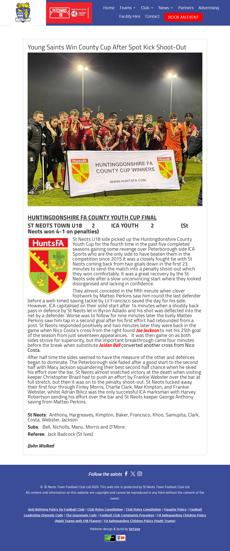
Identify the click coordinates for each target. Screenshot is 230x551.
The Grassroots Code (81, 515)
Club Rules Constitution (105, 509)
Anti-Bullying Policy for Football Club (56, 509)
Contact (152, 17)
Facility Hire (129, 17)
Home (109, 8)
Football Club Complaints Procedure (127, 515)
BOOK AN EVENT (183, 17)
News (164, 8)
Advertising (209, 8)
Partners (186, 8)
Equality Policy (175, 509)
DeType (134, 529)
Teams (125, 8)
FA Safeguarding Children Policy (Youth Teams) (139, 521)
